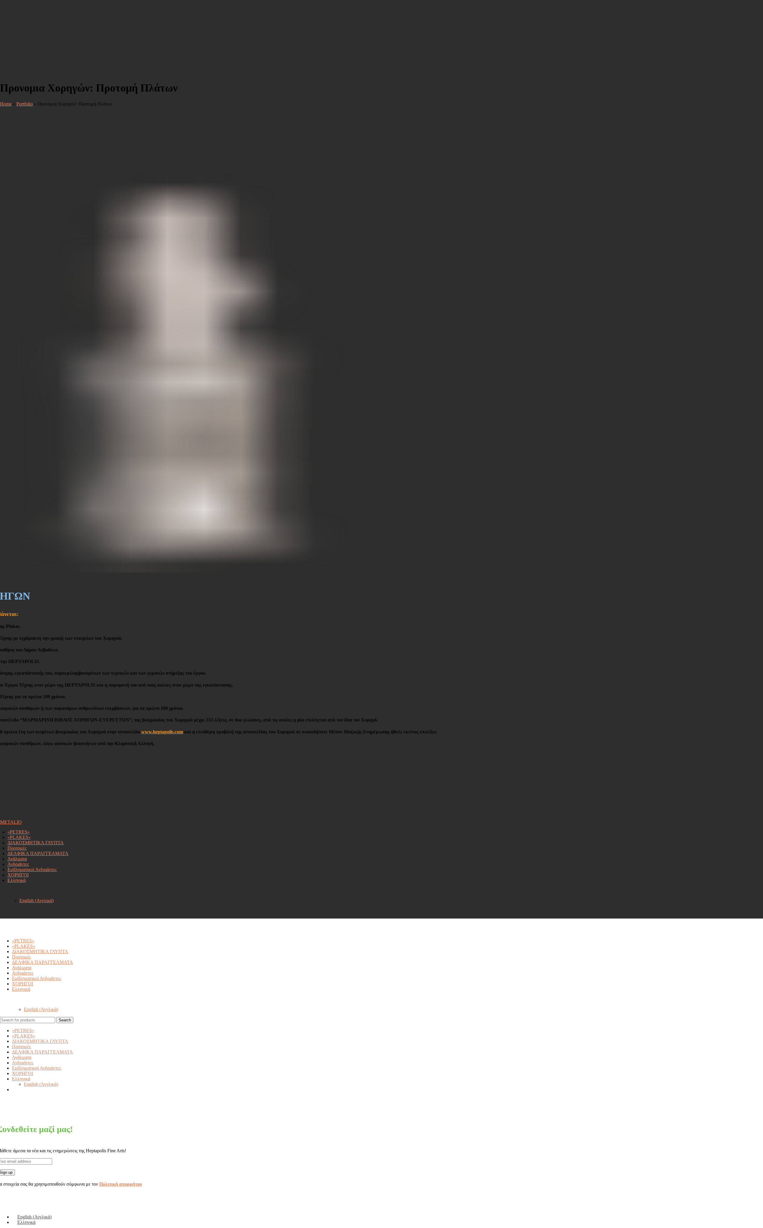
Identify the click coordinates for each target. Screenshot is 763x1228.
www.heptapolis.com (162, 731)
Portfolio (24, 103)
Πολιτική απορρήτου (120, 1184)
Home (6, 103)
